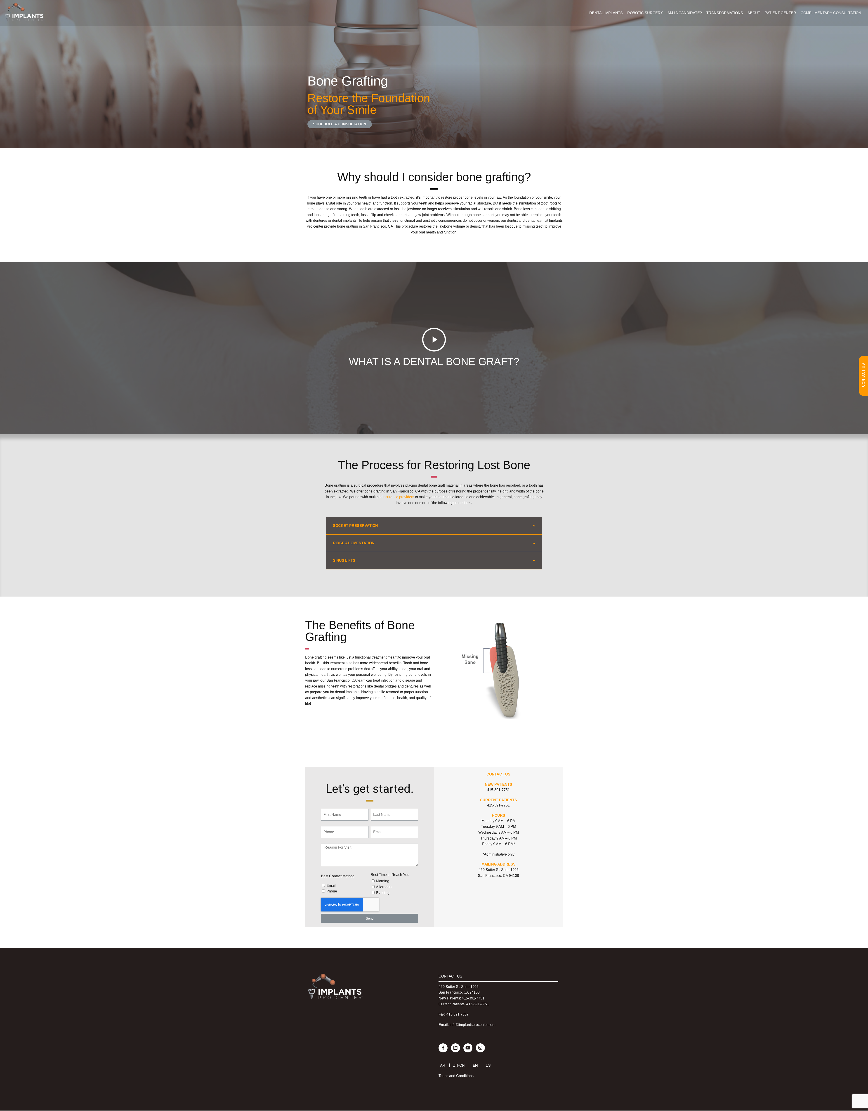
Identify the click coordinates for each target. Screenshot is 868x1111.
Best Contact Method (337, 876)
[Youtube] (467, 1047)
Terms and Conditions (456, 1076)
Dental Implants (606, 13)
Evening (382, 893)
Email (331, 885)
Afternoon (384, 887)
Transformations (724, 13)
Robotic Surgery (645, 13)
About (754, 13)
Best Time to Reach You (390, 875)
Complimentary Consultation (831, 13)
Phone (331, 891)
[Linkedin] (455, 1047)
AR (442, 1065)
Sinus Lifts (344, 560)
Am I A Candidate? (685, 13)
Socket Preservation (355, 526)
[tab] (434, 526)
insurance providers (398, 497)
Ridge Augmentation (354, 543)
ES (488, 1065)
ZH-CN (459, 1065)
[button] (339, 124)
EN (475, 1065)
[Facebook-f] (443, 1047)
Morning (382, 881)
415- (465, 998)
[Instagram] (480, 1047)
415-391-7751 (498, 790)
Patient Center (780, 13)
